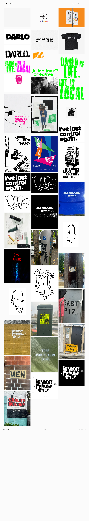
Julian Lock (9, 4)
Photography (74, 3)
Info (82, 3)
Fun (79, 3)
